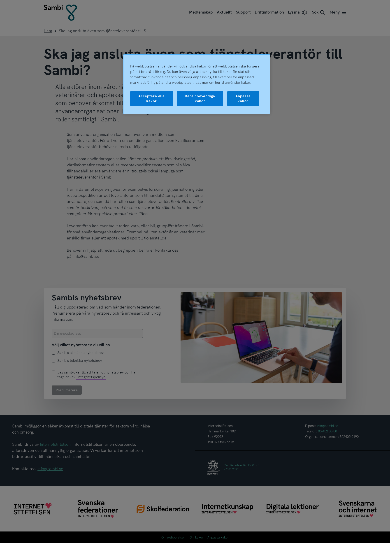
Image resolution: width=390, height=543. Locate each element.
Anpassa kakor (243, 98)
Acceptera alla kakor (151, 98)
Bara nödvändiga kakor (200, 98)
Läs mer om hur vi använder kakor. (223, 82)
